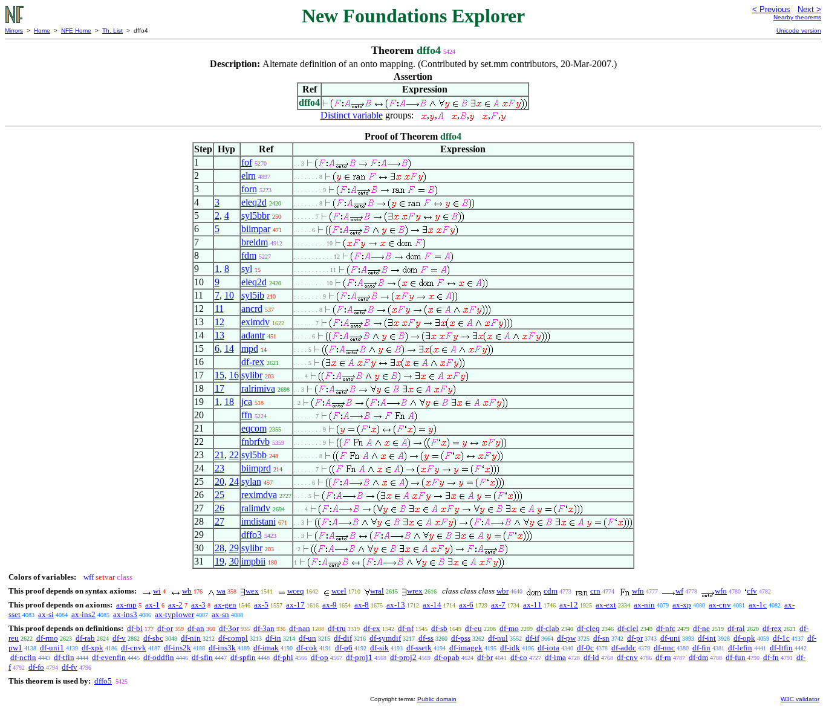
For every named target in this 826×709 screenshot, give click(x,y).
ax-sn (220, 614)
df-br (485, 657)
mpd (249, 348)
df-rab (85, 638)
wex (252, 590)
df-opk (744, 638)
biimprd (256, 468)
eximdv (255, 322)
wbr (502, 590)
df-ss (426, 638)
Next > (809, 9)
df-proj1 (359, 657)
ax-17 (295, 604)
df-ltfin (781, 647)
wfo (721, 590)
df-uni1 (52, 647)
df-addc (623, 647)
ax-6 (466, 604)
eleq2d (254, 202)
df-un (307, 638)
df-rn (663, 657)
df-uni (670, 638)
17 (219, 388)
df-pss (460, 638)
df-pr (635, 638)
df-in (273, 638)
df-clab (547, 628)
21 (219, 455)
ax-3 (198, 604)
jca (246, 402)
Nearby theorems (797, 17)
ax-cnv (720, 604)
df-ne (701, 628)
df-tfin (64, 657)
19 (219, 561)
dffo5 (103, 680)
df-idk (510, 647)
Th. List (112, 30)
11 (219, 308)
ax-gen (225, 604)
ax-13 (395, 604)
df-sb (439, 628)
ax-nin (644, 604)
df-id (591, 657)
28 (219, 548)
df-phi (283, 657)
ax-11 (532, 604)
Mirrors (14, 30)
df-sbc (153, 638)
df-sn (601, 638)
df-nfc (665, 628)
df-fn (771, 657)
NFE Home (76, 30)
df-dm (698, 657)
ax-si (46, 614)
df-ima (555, 657)
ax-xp (681, 604)
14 (229, 348)
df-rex (252, 362)
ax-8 (361, 604)
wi (157, 590)
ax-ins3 (125, 614)
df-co (518, 657)
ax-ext (606, 604)
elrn (248, 175)
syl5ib (252, 295)
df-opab (447, 657)
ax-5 (261, 604)
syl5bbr (255, 215)
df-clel (628, 628)
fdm (248, 255)
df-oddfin (158, 657)
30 (234, 561)
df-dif (343, 638)
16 (234, 375)
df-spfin (243, 657)
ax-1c (758, 604)
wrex (415, 590)
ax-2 (175, 604)
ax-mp (126, 604)
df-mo (509, 628)
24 (234, 481)
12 (219, 322)
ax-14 (432, 604)
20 (219, 481)
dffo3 (251, 534)
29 (234, 548)
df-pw (566, 638)
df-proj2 (403, 657)
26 (219, 508)
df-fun (736, 657)
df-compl (233, 638)
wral (377, 590)
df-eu (473, 628)
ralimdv (255, 508)
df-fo (36, 667)
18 (229, 402)
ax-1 (152, 604)
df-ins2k (177, 647)
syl (246, 269)
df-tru (337, 628)
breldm (254, 242)
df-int (707, 638)
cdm (551, 590)
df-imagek (466, 647)
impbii (253, 561)
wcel (338, 590)
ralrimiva (258, 388)
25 (219, 495)
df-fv (69, 667)
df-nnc (664, 647)
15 (219, 375)
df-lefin (740, 647)
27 (219, 521)
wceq (295, 590)
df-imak (266, 647)
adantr (253, 335)
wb (187, 590)
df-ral (736, 628)
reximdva (259, 495)
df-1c (781, 638)
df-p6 (344, 647)
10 (229, 295)
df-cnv (627, 657)
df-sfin (202, 657)
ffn (246, 415)
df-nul (498, 638)
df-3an (264, 628)
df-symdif (385, 638)
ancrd (251, 308)
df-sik (379, 647)
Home (42, 30)
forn (249, 189)
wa (221, 590)
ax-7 (498, 604)
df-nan (299, 628)
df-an (195, 628)
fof (246, 162)
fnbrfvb (255, 441)
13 (219, 335)
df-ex (371, 628)
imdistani (258, 521)
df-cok (306, 647)
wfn (638, 590)
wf (679, 590)
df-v (119, 638)
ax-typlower (174, 614)
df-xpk (92, 647)
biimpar (255, 229)
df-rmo (47, 638)
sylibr (251, 375)
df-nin (191, 638)
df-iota (548, 647)
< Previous (771, 9)
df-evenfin (109, 657)
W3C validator (800, 699)
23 (219, 468)
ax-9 (329, 604)
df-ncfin (23, 657)
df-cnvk (133, 647)
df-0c (585, 647)
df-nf (406, 628)
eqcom (254, 428)
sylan (251, 481)
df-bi (135, 628)
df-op (319, 657)
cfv (752, 590)
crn (595, 590)
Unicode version (798, 30)
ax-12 (568, 604)
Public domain (437, 699)
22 (234, 455)
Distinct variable (351, 115)
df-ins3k (222, 647)
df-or (165, 628)
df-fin (701, 647)
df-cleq (588, 628)
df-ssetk (419, 647)
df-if (532, 638)
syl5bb (254, 455)
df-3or (229, 628)
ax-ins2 (83, 614)
